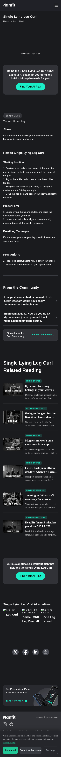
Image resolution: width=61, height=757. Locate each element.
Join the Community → (42, 334)
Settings (50, 750)
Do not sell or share (30, 750)
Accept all (10, 750)
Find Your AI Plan (30, 86)
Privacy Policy (9, 742)
